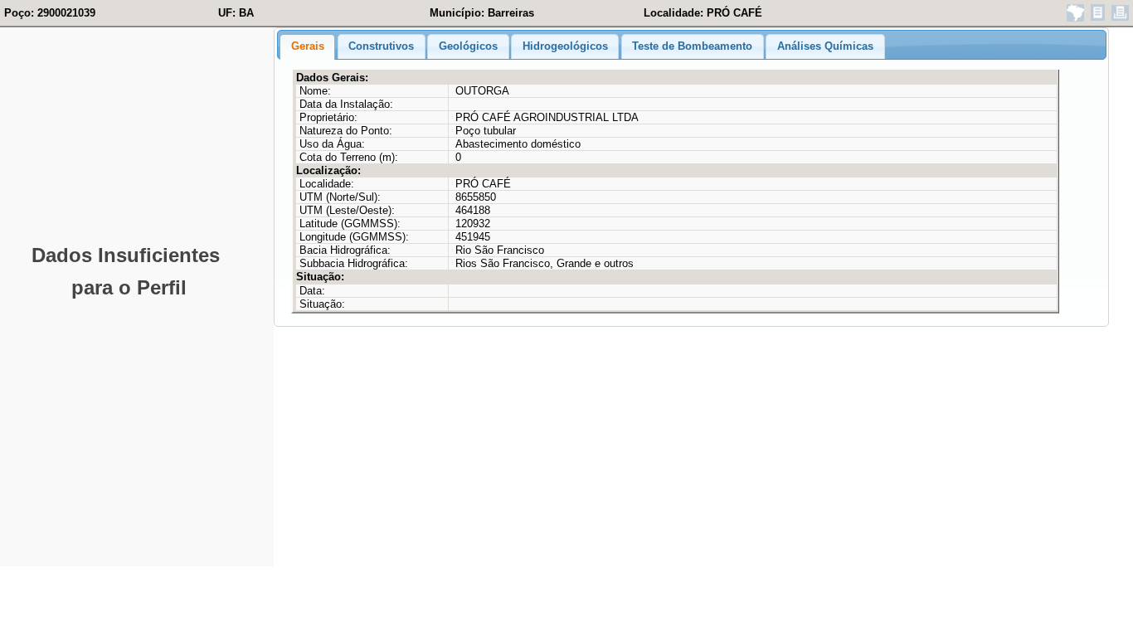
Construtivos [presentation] (381, 46)
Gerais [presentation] (307, 46)
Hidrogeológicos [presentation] (565, 46)
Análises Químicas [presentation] (825, 46)
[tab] (307, 47)
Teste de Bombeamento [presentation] (692, 46)
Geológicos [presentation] (468, 46)
